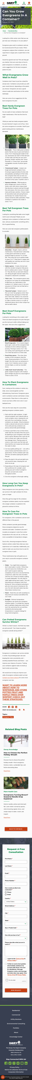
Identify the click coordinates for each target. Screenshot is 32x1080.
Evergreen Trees (8, 717)
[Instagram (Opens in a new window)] (18, 1063)
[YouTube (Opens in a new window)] (22, 1063)
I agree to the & (16, 959)
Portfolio (16, 1028)
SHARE (4, 707)
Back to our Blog (15, 829)
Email (7, 873)
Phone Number (10, 881)
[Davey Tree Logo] (16, 1043)
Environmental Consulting (16, 1023)
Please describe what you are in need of (15, 943)
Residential (16, 1010)
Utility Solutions (16, 1019)
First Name (9, 859)
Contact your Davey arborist (10, 678)
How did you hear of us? (13, 935)
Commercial (16, 1015)
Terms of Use (20, 959)
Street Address (10, 906)
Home (4, 31)
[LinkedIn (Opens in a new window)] (26, 1063)
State (7, 920)
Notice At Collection (11, 1069)
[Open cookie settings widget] (3, 1077)
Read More (7, 771)
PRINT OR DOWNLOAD (9, 710)
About (16, 1032)
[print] (19, 710)
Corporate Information (16, 1072)
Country (8, 898)
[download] (23, 710)
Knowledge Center (16, 1037)
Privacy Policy (11, 960)
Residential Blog (12, 31)
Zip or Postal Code (11, 928)
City (6, 913)
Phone (9, 892)
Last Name (8, 866)
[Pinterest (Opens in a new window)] (14, 1063)
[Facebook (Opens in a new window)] (6, 1063)
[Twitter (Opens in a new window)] (10, 1063)
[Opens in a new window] (8, 707)
